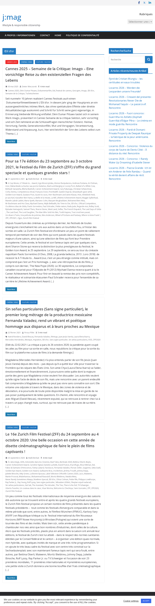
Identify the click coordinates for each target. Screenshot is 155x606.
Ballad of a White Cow (85, 186)
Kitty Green (24, 473)
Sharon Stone (41, 209)
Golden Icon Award (13, 194)
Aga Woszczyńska (45, 183)
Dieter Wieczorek (29, 86)
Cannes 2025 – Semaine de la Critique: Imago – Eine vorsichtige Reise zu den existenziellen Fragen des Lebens (49, 74)
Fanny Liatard (38, 467)
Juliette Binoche (12, 473)
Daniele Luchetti (50, 465)
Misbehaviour (25, 476)
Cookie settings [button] (131, 601)
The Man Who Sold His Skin (46, 212)
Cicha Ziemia (10, 192)
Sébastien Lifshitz (63, 482)
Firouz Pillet (29, 332)
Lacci (81, 473)
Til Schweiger (83, 485)
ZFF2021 (13, 218)
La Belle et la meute (41, 197)
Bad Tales (54, 462)
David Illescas (28, 336)
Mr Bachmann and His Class (17, 203)
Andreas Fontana (79, 183)
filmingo (54, 336)
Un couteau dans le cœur (30, 488)
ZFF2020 (96, 339)
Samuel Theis (29, 209)
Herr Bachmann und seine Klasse (62, 194)
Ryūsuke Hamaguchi (14, 209)
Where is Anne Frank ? (91, 215)
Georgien (76, 90)
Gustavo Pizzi (28, 194)
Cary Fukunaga (66, 189)
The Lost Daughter (27, 212)
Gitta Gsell (96, 467)
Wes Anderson (48, 215)
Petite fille (73, 479)
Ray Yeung (22, 482)
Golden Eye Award (13, 470)
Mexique (28, 339)
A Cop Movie (13, 183)
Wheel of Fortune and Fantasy (68, 215)
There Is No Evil (70, 485)
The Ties (59, 485)
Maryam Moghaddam (57, 200)
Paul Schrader (49, 206)
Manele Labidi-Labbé (14, 200)
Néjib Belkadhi (50, 203)
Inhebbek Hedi (88, 194)
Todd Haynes (65, 212)
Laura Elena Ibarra (82, 336)
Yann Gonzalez (80, 488)
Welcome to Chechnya (63, 488)
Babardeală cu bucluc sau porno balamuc (28, 186)
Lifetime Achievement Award (69, 197)
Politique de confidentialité (82, 35)
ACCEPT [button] (146, 601)
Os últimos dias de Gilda (15, 206)
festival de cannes (63, 90)
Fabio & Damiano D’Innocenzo (18, 467)
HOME (58, 35)
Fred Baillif (53, 192)
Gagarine (87, 467)
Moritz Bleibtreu (58, 476)
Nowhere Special (41, 479)
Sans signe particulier (59, 339)
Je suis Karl (10, 197)
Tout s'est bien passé (81, 212)
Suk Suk (28, 485)
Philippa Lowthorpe (86, 479)
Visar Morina (47, 488)
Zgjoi (20, 218)
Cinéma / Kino (26, 62)
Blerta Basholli (28, 189)
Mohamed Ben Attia (76, 200)
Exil (54, 90)
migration (37, 339)
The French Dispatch (72, 209)
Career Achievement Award (47, 189)
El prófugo (74, 465)
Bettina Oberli (79, 462)
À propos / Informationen (20, 35)
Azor (7, 186)
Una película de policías (30, 215)
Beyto (88, 462)
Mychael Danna (36, 203)
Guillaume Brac (46, 470)
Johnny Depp (82, 470)
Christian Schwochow (82, 189)
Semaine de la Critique (15, 93)
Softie (60, 209)
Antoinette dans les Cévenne (37, 462)
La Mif (53, 197)
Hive (79, 194)
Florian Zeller (76, 467)
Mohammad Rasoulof (40, 476)
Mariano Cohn (41, 200)
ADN (22, 462)
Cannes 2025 (12, 62)
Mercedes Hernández (14, 339)
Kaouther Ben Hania (24, 197)
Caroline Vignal (36, 465)
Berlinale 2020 (66, 462)
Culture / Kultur (43, 62)
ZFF (6, 218)
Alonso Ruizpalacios (62, 183)
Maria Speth (29, 200)
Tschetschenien (32, 93)
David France (63, 465)
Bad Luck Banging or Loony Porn (61, 186)
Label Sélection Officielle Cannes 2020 (62, 473)
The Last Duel (12, 212)
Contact (45, 35)
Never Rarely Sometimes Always (19, 479)
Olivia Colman (62, 479)
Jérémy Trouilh (70, 470)
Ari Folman (92, 183)
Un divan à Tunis (12, 215)
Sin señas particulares (78, 339)
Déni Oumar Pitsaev (28, 90)
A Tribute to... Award (28, 183)
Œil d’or (91, 90)
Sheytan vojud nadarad (81, 482)
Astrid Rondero (14, 336)
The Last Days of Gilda (91, 209)
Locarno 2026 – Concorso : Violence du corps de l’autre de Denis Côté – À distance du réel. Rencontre (130, 149)
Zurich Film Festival (31, 218)
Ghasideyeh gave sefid (82, 192)
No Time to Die (63, 203)
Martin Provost (11, 476)
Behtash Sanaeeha (13, 189)
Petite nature (61, 206)
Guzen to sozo (41, 194)
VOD (90, 339)
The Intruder (49, 485)
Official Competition (87, 203)
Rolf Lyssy (31, 482)
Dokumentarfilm (45, 90)
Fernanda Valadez (42, 336)
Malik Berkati (33, 179)
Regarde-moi (82, 206)
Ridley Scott (94, 206)
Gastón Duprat (65, 192)
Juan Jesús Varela (66, 336)
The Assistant (37, 485)
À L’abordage (13, 462)
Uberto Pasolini (12, 488)
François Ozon (41, 192)
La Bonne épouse (37, 473)
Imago (84, 90)
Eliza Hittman (85, 465)
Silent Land (52, 209)
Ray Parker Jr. (11, 482)
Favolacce (49, 467)
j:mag (11, 17)
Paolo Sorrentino (34, 206)
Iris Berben (58, 470)
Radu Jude (71, 206)
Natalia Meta (71, 476)
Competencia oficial (26, 192)
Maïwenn (88, 473)
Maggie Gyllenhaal (90, 197)
